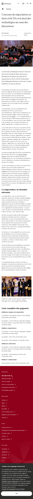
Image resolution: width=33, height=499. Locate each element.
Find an (6, 381)
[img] (6, 3)
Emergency (8, 387)
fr (18, 3)
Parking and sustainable (13, 430)
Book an (6, 439)
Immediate (7, 390)
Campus (6, 427)
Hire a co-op (8, 384)
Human (7, 412)
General (6, 378)
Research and (9, 414)
